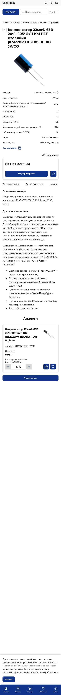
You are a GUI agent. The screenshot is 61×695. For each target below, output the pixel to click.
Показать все (30, 378)
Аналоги (53, 184)
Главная (6, 22)
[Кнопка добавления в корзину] (46, 366)
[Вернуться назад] (5, 30)
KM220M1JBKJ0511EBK (45, 92)
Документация (10, 148)
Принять (8, 679)
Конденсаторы (30, 22)
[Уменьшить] (8, 366)
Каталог (16, 22)
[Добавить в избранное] (53, 174)
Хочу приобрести (26, 173)
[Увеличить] (29, 366)
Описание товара (11, 184)
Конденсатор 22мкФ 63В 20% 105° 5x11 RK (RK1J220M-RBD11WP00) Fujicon (21, 335)
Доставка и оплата (34, 184)
